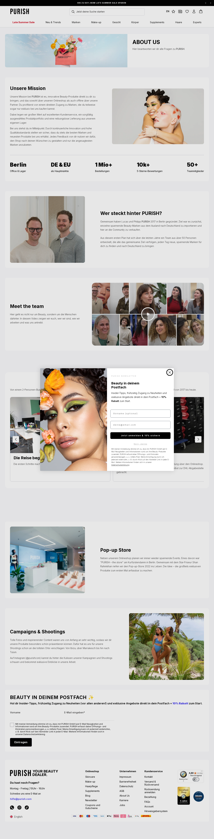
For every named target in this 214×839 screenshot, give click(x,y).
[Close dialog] (169, 372)
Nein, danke (140, 444)
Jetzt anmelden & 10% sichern (140, 435)
